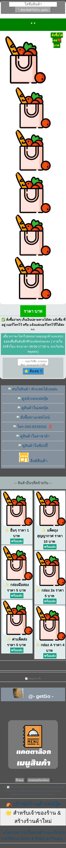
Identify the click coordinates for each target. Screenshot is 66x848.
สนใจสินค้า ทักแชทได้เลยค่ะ (34, 389)
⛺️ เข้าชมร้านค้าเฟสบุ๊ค (33, 804)
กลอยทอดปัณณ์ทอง (38, 780)
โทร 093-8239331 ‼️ (34, 427)
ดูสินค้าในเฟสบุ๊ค (34, 408)
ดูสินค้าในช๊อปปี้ (34, 446)
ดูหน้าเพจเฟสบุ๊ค (34, 399)
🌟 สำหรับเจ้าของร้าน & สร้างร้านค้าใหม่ (33, 817)
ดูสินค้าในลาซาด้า (34, 436)
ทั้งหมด (19, 780)
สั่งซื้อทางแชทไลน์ (34, 417)
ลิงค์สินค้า (38, 460)
